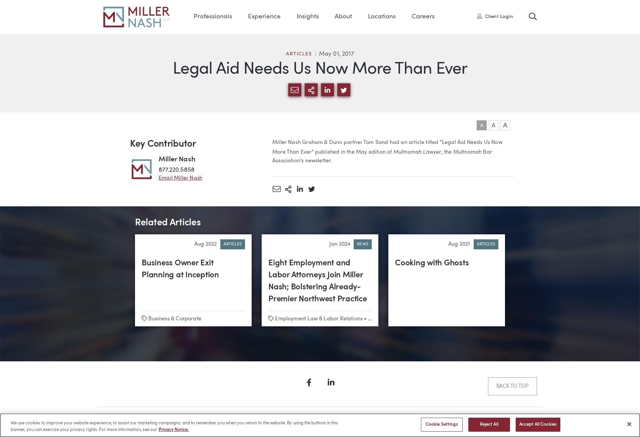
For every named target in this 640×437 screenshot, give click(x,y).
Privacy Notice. (174, 430)
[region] (320, 425)
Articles (299, 54)
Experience (264, 17)
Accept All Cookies (538, 424)
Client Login (497, 16)
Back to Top (512, 386)
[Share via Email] (276, 189)
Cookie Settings (442, 424)
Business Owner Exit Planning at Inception (180, 269)
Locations (382, 17)
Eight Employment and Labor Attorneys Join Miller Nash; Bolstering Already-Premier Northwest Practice (317, 281)
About (343, 17)
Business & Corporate (174, 319)
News (362, 244)
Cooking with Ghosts (432, 263)
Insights (308, 17)
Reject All (489, 424)
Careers (423, 17)
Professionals (213, 17)
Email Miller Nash (180, 178)
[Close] (629, 424)
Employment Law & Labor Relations (319, 319)
